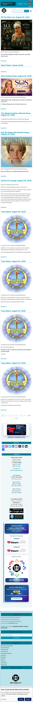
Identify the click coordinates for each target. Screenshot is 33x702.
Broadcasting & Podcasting (7, 645)
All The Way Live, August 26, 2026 (15, 17)
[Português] (31, 2)
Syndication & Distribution (6, 653)
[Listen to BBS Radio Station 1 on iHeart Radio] (16, 542)
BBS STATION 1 (16, 482)
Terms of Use (4, 664)
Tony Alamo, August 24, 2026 (13, 363)
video (19, 464)
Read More (4, 61)
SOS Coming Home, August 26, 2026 (16, 76)
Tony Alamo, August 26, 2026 (13, 212)
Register (20, 3)
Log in (25, 3)
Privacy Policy (4, 662)
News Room (3, 655)
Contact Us (3, 661)
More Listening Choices (16, 470)
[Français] (31, 0)
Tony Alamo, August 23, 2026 (13, 311)
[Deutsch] (28, 2)
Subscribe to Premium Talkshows (7, 4)
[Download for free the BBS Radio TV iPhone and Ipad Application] (16, 516)
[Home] (4, 11)
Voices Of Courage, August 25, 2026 (16, 181)
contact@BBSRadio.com (12, 623)
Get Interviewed (4, 651)
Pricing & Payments (5, 647)
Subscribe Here (16, 598)
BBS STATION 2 (16, 489)
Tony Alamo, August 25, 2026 (13, 261)
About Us (3, 659)
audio (19, 459)
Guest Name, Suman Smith (12, 65)
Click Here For (16, 468)
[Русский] (30, 4)
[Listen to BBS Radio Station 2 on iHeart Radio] (16, 550)
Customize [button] (3, 699)
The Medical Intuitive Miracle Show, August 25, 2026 (16, 114)
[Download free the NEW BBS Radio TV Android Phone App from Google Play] (16, 510)
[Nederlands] (30, 0)
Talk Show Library (4, 649)
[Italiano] (30, 2)
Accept (28, 699)
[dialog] (16, 694)
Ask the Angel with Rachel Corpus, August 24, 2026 (15, 133)
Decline (21, 699)
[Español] (31, 4)
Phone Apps (3, 657)
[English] (28, 0)
